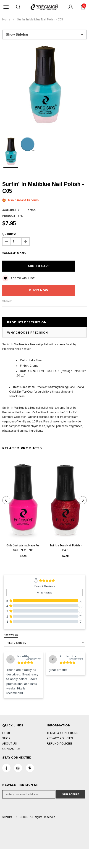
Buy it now (38, 290)
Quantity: (9, 234)
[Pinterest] (30, 768)
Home (6, 19)
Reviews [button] (11, 634)
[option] (44, 84)
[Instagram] (18, 768)
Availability (10, 210)
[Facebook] (6, 768)
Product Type (12, 215)
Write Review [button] (44, 592)
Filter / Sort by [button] (16, 642)
